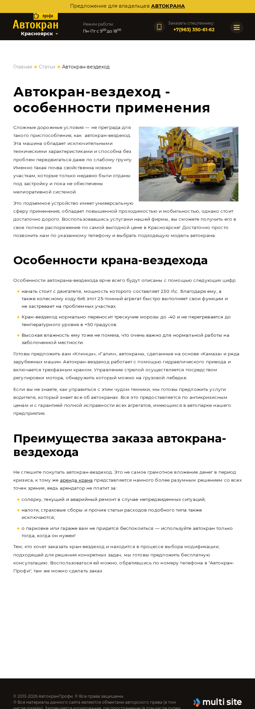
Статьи (47, 67)
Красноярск (37, 34)
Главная (22, 67)
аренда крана (76, 480)
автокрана (168, 6)
